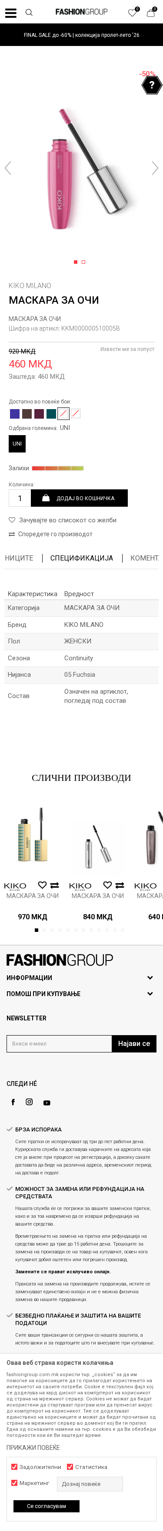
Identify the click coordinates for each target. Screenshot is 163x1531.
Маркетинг (34, 1483)
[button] (28, 13)
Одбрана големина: (39, 428)
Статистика (91, 1467)
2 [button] (85, 262)
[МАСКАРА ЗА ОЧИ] (32, 837)
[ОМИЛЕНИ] (137, 15)
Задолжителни (40, 1467)
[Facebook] (13, 1102)
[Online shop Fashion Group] (81, 11)
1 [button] (77, 262)
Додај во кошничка (85, 498)
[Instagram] (29, 1101)
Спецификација (81, 558)
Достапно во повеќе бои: (40, 402)
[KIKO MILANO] (15, 887)
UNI (17, 443)
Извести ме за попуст (127, 349)
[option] (81, 35)
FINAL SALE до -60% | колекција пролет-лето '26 (82, 35)
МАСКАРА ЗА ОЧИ (35, 318)
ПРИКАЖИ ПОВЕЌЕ (33, 1447)
